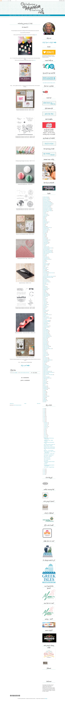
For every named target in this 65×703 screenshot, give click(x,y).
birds (44, 225)
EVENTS (18, 15)
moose (44, 315)
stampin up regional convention (48, 372)
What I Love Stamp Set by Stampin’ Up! (49, 449)
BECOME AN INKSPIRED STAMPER (44, 15)
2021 (44, 415)
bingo (44, 224)
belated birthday (45, 221)
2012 (44, 472)
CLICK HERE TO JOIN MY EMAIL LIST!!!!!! (49, 82)
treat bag (44, 391)
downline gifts (45, 253)
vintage (44, 398)
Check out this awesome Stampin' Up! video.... (49, 462)
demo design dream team (47, 250)
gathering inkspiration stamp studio (49, 276)
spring (44, 364)
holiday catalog (45, 294)
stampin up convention (46, 371)
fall (43, 266)
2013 (44, 471)
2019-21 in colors (46, 198)
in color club (45, 302)
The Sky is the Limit (47, 457)
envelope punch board (46, 259)
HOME (10, 15)
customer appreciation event (47, 247)
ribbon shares (45, 355)
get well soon (45, 279)
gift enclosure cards (46, 281)
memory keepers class (46, 314)
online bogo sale (45, 330)
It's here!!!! (45, 463)
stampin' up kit (45, 373)
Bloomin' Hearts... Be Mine (48, 445)
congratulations (45, 242)
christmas (44, 237)
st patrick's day (45, 367)
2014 (44, 470)
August (45, 427)
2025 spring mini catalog (47, 208)
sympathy (44, 382)
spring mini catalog (46, 366)
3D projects (45, 211)
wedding (44, 399)
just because (45, 306)
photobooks (45, 344)
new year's (44, 322)
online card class (45, 331)
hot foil (44, 299)
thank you (44, 385)
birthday (44, 226)
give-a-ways (45, 284)
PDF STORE (15, 15)
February (45, 435)
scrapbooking (45, 361)
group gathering (45, 288)
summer (44, 379)
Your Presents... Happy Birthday (49, 467)
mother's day (45, 316)
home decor (45, 296)
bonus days (45, 232)
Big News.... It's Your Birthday (48, 450)
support (44, 380)
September (46, 426)
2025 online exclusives (46, 207)
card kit (44, 235)
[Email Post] (31, 372)
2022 (44, 413)
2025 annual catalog (46, 206)
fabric (44, 262)
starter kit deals (45, 376)
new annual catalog (46, 320)
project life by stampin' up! (47, 348)
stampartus (45, 370)
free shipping (45, 269)
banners (44, 219)
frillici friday (45, 271)
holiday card (45, 293)
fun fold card (45, 273)
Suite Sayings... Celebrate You (48, 455)
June (45, 430)
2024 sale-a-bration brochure (47, 203)
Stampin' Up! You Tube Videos (48, 374)
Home (25, 403)
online (44, 328)
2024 (44, 411)
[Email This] (32, 372)
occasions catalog (22, 372)
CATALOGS (30, 15)
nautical (44, 319)
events (44, 260)
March (45, 434)
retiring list (45, 353)
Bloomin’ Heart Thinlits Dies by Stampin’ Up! (49, 438)
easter (44, 255)
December (46, 422)
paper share (45, 338)
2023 (44, 412)
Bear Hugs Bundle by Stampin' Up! (49, 444)
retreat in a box (45, 354)
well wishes (45, 400)
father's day (45, 267)
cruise (44, 245)
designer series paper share (47, 252)
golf (43, 285)
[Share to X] (34, 372)
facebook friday (45, 263)
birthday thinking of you (47, 227)
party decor (45, 339)
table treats (45, 383)
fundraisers (45, 275)
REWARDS (35, 15)
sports (44, 363)
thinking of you (45, 388)
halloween (44, 289)
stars (44, 375)
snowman (44, 362)
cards (44, 236)
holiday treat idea (46, 295)
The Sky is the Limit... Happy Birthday (48, 440)
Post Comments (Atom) (17, 405)
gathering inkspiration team (47, 277)
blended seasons (46, 229)
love (43, 312)
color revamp (45, 241)
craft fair (44, 244)
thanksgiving (45, 387)
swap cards (45, 381)
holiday (44, 292)
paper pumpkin (45, 337)
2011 (44, 474)
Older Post (38, 403)
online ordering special (46, 336)
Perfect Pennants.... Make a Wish (49, 453)
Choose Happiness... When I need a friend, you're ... (49, 452)
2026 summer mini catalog (47, 210)
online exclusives (46, 333)
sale (43, 356)
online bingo (45, 329)
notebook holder (45, 323)
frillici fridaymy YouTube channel (48, 272)
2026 (44, 408)
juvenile (44, 307)
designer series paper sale (47, 251)
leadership (45, 311)
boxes (44, 233)
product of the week (46, 346)
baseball (44, 220)
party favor (45, 340)
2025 (44, 409)
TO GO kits (44, 389)
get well (44, 278)
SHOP (22, 15)
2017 (44, 420)
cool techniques (45, 243)
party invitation (45, 341)
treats (44, 393)
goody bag (44, 286)
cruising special (45, 246)
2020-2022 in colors (46, 199)
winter (44, 401)
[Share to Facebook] (35, 372)
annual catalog (45, 215)
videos (44, 397)
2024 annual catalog (46, 201)
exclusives (44, 261)
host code (44, 298)
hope (44, 297)
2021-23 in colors (46, 200)
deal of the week (45, 249)
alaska (44, 212)
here (35, 34)
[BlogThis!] (33, 372)
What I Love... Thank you (48, 456)
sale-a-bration (27, 372)
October (45, 425)
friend (44, 270)
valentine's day (45, 396)
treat (44, 390)
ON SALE (25, 15)
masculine (44, 313)
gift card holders (45, 280)
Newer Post (12, 403)
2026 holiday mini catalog (47, 209)
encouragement (45, 258)
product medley (45, 345)
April (45, 433)
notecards (44, 324)
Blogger (46, 698)
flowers (44, 268)
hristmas (44, 301)
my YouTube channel (46, 318)
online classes (45, 332)
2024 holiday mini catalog (47, 202)
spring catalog (45, 365)
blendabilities (45, 228)
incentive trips (45, 304)
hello (44, 290)
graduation (45, 287)
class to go (44, 238)
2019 (44, 417)
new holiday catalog (46, 321)
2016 (44, 421)
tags (43, 384)
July (44, 429)
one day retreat (45, 327)
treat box (44, 392)
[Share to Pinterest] (36, 372)
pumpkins (44, 349)
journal (44, 305)
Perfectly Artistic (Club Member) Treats (49, 443)
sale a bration (45, 357)
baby (44, 218)
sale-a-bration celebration (47, 359)
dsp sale (44, 254)
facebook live (45, 264)
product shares (45, 347)
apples (44, 217)
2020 (44, 416)
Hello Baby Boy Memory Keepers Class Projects (49, 465)
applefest (44, 216)
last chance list (45, 310)
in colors (44, 303)
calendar (44, 234)
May (45, 431)
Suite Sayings (46, 460)
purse (44, 350)
